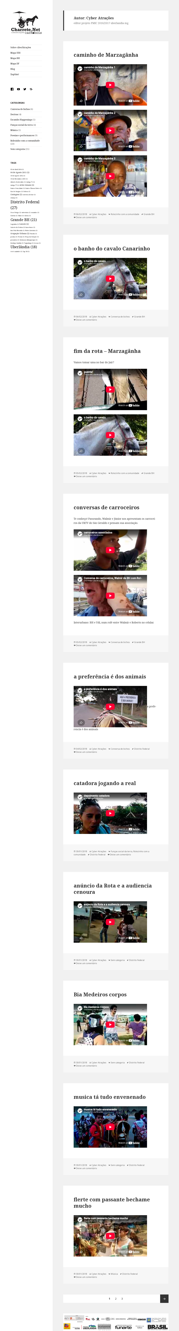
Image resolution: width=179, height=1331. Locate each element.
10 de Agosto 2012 (17, 176)
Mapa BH (15, 58)
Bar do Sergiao (16, 191)
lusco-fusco (30, 227)
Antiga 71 (30, 182)
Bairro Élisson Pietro (33, 188)
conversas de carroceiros (106, 507)
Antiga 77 (14, 185)
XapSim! (14, 74)
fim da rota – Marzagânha (107, 350)
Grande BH (23, 219)
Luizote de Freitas (17, 227)
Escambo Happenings (21, 119)
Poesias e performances (22, 135)
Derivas (14, 114)
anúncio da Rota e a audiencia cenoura (113, 888)
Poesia (21, 237)
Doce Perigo (15, 212)
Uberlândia (23, 247)
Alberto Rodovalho (18, 182)
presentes (14, 240)
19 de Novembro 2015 (19, 179)
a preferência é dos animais (110, 676)
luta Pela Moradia (17, 230)
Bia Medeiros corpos (100, 994)
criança (13, 198)
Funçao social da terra (21, 124)
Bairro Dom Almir (17, 188)
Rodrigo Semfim (17, 243)
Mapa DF (14, 63)
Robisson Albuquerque (28, 240)
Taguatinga (29, 243)
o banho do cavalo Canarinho (112, 248)
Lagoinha (14, 224)
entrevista (26, 212)
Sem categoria (17, 149)
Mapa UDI (15, 52)
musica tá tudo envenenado (110, 1096)
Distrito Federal (142, 748)
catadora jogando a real (105, 783)
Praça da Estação (32, 237)
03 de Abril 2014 (17, 169)
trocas (37, 243)
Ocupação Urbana (19, 233)
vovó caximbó (16, 251)
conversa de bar (29, 195)
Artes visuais (27, 185)
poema (13, 237)
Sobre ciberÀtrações (20, 47)
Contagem (16, 194)
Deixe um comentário (86, 217)
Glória (27, 216)
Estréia (13, 216)
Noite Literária (31, 230)
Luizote (24, 224)
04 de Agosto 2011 (19, 172)
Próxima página (164, 1298)
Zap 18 (26, 251)
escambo (35, 212)
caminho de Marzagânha (106, 54)
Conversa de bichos (20, 109)
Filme (21, 216)
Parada (33, 234)
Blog (12, 69)
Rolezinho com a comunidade (25, 140)
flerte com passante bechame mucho (112, 1202)
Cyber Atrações (98, 214)
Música (14, 130)
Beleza (26, 191)
